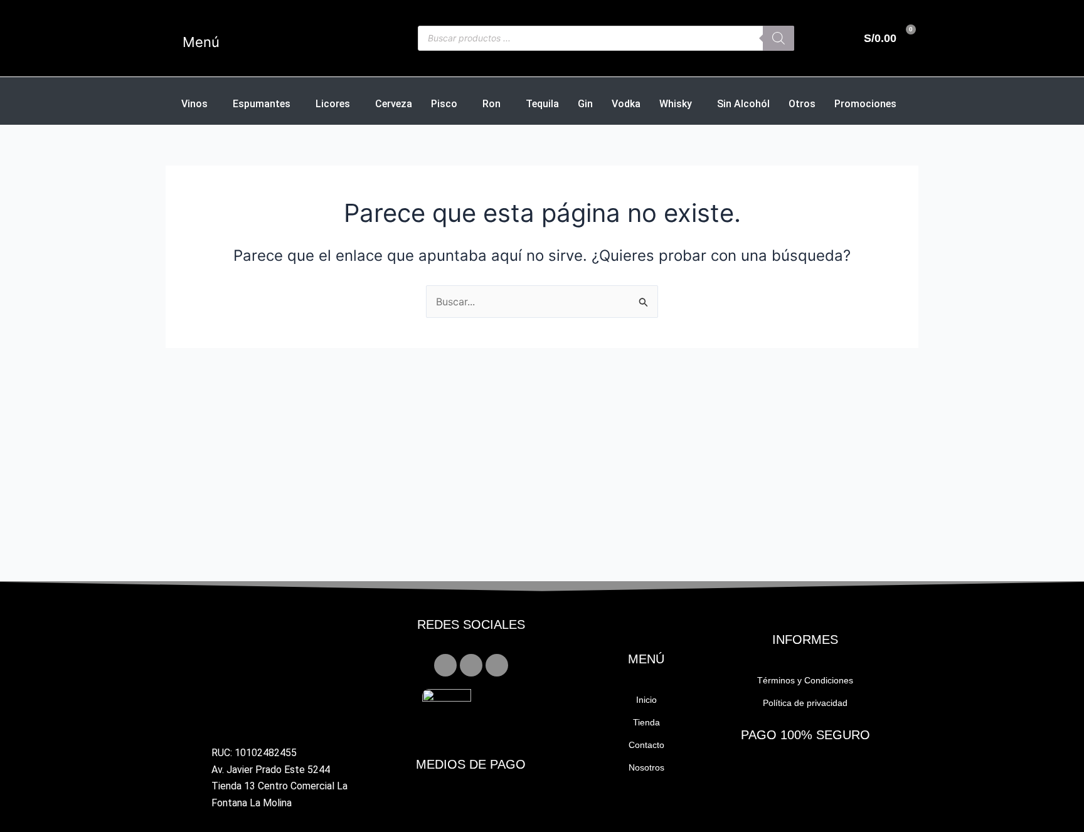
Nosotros (646, 767)
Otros (802, 104)
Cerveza (393, 104)
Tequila (542, 104)
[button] (222, 42)
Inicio (646, 700)
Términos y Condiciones (805, 680)
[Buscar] (778, 38)
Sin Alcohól (743, 104)
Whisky (675, 104)
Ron (491, 104)
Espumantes (261, 104)
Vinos (194, 104)
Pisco (444, 104)
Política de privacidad (805, 703)
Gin (585, 104)
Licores (333, 104)
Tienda (646, 722)
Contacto (646, 745)
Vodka (626, 104)
